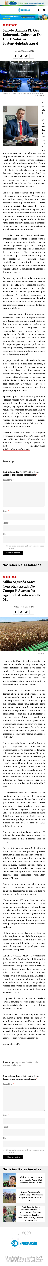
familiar (29, 1062)
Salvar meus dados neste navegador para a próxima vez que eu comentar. (25, 547)
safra (19, 1065)
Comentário (8, 480)
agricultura (20, 1062)
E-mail (6, 522)
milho (35, 1062)
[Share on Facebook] (15, 56)
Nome (6, 511)
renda (13, 1065)
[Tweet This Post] (21, 56)
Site (4, 534)
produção (6, 1065)
